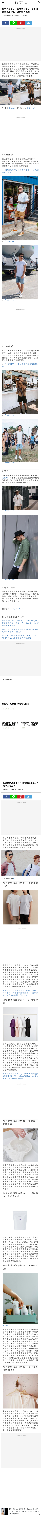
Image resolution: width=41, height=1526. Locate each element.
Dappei (12, 108)
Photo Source (11, 241)
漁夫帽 (5, 478)
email (28, 23)
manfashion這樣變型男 (20, 2)
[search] (39, 2)
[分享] (5, 23)
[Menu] (2, 3)
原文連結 (31, 108)
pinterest (21, 23)
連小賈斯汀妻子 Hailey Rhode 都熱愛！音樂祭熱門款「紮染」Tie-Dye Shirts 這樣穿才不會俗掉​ (20, 623)
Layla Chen (17, 609)
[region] (20, 44)
